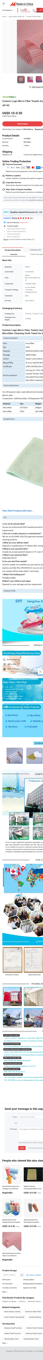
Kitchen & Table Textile (34, 16)
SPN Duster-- (6, 1279)
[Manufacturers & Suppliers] (21, 4)
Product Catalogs (34, 1275)
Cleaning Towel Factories (13, 1328)
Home (4, 16)
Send (22, 1148)
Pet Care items (7, 1284)
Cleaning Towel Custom (33, 1333)
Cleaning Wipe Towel (11, 1339)
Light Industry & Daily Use (16, 16)
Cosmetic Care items (9, 1288)
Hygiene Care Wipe (29, 1288)
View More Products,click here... (17, 511)
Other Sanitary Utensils (12, 1312)
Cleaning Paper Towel (31, 1339)
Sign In (5, 239)
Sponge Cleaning (35, 1317)
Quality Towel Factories (12, 1333)
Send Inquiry (22, 124)
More (4, 1343)
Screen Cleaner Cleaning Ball (14, 1317)
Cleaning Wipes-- (29, 1279)
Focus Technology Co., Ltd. (29, 1351)
